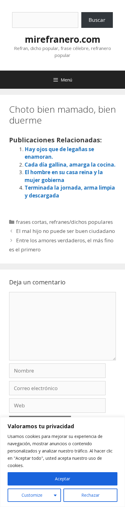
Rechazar (90, 495)
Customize (32, 495)
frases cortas (31, 221)
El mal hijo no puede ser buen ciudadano (65, 230)
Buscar (97, 19)
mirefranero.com (62, 39)
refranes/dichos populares (81, 221)
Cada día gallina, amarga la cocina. (70, 164)
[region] (62, 462)
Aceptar (62, 479)
